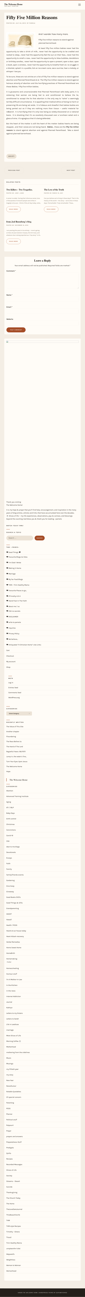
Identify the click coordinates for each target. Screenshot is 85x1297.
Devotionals (11, 852)
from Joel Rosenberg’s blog (18, 221)
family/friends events (15, 875)
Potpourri (10, 1125)
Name (9, 295)
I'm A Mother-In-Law (14, 979)
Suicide (9, 1187)
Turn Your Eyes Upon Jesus (16, 761)
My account (10, 661)
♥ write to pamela (13, 622)
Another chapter (12, 731)
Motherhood (11, 1047)
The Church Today (13, 1198)
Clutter (9, 962)
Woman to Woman (13, 1265)
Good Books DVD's (13, 897)
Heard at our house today (16, 931)
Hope (8, 771)
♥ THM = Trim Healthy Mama (17, 585)
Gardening (10, 880)
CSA (7, 841)
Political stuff (11, 1120)
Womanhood (11, 1271)
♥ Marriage (11, 574)
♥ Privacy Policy (12, 633)
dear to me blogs (13, 847)
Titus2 (8, 1237)
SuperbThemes (61, 1292)
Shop (8, 667)
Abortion (9, 791)
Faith (8, 863)
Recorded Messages (14, 1164)
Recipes (9, 1159)
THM (8, 1220)
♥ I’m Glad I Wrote (13, 562)
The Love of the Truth (54, 189)
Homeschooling (12, 968)
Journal (9, 1002)
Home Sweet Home (13, 947)
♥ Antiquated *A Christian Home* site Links (23, 645)
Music (8, 1058)
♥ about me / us (13, 606)
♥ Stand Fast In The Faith (16, 601)
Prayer (8, 1131)
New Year (9, 1080)
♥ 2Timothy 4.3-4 (13, 596)
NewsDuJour (11, 1086)
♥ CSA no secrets (13, 611)
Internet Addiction (13, 996)
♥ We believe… (12, 639)
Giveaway (10, 892)
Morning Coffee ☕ (13, 1041)
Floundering (11, 736)
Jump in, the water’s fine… (16, 756)
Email (9, 307)
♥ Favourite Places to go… (16, 590)
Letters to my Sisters (14, 1013)
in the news (10, 991)
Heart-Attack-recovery (15, 936)
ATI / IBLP (10, 807)
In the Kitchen (11, 985)
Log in (10, 683)
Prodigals (10, 1148)
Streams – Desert (13, 1181)
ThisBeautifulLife (13, 1215)
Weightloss (10, 1260)
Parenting (10, 1103)
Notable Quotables (13, 1091)
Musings (9, 1064)
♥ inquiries (11, 628)
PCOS (8, 1108)
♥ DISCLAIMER (12, 617)
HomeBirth (10, 953)
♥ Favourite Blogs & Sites (16, 557)
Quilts (8, 1153)
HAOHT (9, 914)
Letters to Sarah (12, 1019)
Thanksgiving (11, 1192)
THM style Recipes (13, 1226)
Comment (11, 271)
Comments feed (14, 692)
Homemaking (11, 959)
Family (9, 869)
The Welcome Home (13, 4)
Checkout (10, 656)
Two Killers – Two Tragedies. (19, 189)
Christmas (10, 824)
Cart (8, 650)
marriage (10, 1030)
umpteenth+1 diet (13, 1248)
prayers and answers (14, 1136)
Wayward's (10, 1254)
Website (9, 319)
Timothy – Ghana (13, 1232)
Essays (9, 858)
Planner (9, 1114)
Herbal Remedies (13, 942)
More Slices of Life (13, 1036)
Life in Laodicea (12, 1024)
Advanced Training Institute (17, 796)
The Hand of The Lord (14, 746)
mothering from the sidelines (18, 1052)
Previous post (14, 170)
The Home (10, 1204)
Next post (71, 170)
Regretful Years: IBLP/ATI (16, 751)
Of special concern (13, 1097)
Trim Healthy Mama (14, 1243)
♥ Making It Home (13, 568)
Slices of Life (11, 1170)
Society (11, 156)
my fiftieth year (12, 1069)
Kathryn (9, 1008)
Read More (13, 209)
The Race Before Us (14, 741)
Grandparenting (12, 908)
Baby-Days (10, 813)
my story (9, 1075)
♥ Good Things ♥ (13, 552)
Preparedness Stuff (14, 1142)
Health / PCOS (11, 925)
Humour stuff (11, 974)
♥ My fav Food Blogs (14, 579)
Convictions (11, 830)
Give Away (10, 886)
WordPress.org (14, 697)
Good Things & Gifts (14, 903)
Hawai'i (9, 920)
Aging (8, 802)
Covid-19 (9, 835)
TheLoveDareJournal (14, 1209)
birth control (11, 819)
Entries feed (13, 687)
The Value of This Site (14, 726)
